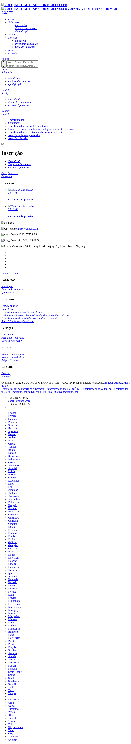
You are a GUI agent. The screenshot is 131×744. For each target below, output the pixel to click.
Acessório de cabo (18, 138)
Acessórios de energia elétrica (24, 135)
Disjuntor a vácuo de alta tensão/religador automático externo (41, 129)
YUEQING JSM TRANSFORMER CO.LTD (59, 10)
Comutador (14, 122)
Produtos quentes (113, 382)
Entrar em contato (10, 273)
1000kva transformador (65, 391)
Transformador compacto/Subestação (28, 126)
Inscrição (13, 173)
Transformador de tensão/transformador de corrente (35, 132)
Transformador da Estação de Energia (31, 391)
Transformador (16, 119)
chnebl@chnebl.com (27, 228)
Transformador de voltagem (96, 388)
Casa (4, 173)
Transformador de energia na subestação (23, 388)
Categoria (6, 176)
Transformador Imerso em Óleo (63, 388)
